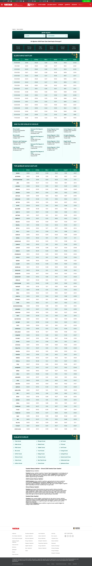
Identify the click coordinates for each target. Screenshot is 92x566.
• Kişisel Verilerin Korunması (61, 563)
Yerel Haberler (41, 533)
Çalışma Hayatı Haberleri (15, 541)
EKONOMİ (74, 4)
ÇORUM (18, 247)
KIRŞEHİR (17, 335)
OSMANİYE (17, 377)
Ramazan (53, 543)
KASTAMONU (18, 319)
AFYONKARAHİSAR (17, 179)
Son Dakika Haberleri (17, 536)
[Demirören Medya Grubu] (76, 528)
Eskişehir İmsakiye (55, 553)
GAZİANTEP (18, 276)
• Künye (48, 563)
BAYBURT (17, 218)
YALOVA (18, 422)
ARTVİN (18, 202)
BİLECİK (18, 221)
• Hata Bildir (74, 563)
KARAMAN (17, 312)
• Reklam (69, 563)
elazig (27, 35)
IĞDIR (17, 293)
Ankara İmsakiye (55, 548)
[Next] (65, 536)
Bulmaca (14, 547)
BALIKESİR (17, 208)
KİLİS (18, 325)
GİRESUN (18, 280)
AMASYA (18, 189)
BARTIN (18, 212)
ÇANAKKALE (18, 241)
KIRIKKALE (17, 328)
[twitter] (70, 536)
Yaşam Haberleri (29, 536)
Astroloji (53, 533)
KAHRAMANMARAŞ (17, 306)
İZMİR (17, 302)
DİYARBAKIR (18, 254)
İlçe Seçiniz (51, 35)
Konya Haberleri (42, 545)
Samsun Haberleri (42, 548)
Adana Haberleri (42, 536)
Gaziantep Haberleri (42, 543)
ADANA (17, 173)
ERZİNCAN (17, 267)
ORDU (17, 374)
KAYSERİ (18, 322)
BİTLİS (17, 228)
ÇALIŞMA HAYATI (51, 4)
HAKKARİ (18, 286)
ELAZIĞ (17, 264)
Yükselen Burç (54, 538)
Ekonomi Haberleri (29, 538)
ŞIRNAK (18, 400)
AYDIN (17, 205)
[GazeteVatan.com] (15, 528)
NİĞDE (17, 370)
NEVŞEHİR (17, 367)
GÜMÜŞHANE (18, 283)
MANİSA (18, 351)
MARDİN (18, 354)
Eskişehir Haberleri (42, 540)
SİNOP (17, 396)
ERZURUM (17, 270)
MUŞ (18, 364)
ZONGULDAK (18, 429)
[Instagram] (73, 536)
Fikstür (13, 552)
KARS (17, 315)
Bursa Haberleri (41, 538)
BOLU (17, 231)
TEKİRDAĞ (17, 406)
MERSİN (18, 357)
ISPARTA (18, 296)
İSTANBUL (17, 299)
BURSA (17, 238)
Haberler (14, 29)
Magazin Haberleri (29, 543)
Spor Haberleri (28, 548)
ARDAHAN (17, 199)
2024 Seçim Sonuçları (17, 538)
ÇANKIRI (18, 244)
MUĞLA (18, 361)
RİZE (18, 380)
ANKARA (18, 192)
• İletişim (52, 563)
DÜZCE (17, 257)
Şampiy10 (14, 549)
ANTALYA (18, 195)
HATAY (17, 289)
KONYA (17, 341)
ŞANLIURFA (17, 390)
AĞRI (18, 183)
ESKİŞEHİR (17, 273)
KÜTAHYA (17, 344)
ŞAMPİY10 (67, 4)
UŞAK (17, 416)
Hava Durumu (15, 544)
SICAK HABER (42, 4)
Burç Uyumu (54, 536)
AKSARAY (18, 186)
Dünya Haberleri (29, 540)
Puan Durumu (15, 554)
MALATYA (17, 348)
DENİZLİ (18, 251)
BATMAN (18, 215)
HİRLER (31, 4)
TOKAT (17, 409)
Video (26, 550)
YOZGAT (18, 425)
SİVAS (17, 403)
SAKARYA (18, 383)
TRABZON (17, 412)
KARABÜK (17, 309)
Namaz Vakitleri (20, 29)
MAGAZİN (81, 4)
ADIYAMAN (17, 176)
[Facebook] (68, 536)
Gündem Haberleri (29, 533)
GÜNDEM (60, 4)
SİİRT (17, 393)
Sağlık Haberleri (28, 545)
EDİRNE (18, 260)
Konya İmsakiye (55, 550)
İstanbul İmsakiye (55, 545)
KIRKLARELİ (18, 332)
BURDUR (18, 234)
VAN (18, 419)
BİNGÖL (18, 225)
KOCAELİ (18, 338)
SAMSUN (18, 387)
